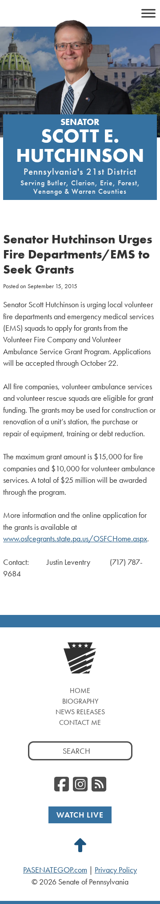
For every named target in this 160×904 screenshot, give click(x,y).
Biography (80, 701)
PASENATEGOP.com (55, 870)
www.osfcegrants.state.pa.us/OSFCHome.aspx (75, 539)
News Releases (80, 711)
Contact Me (80, 722)
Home (80, 690)
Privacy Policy (116, 870)
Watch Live (80, 815)
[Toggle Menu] (148, 13)
